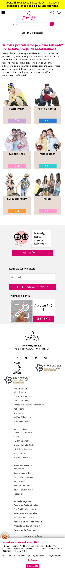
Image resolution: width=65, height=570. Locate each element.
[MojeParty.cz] (32, 336)
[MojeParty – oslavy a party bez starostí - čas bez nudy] (28, 16)
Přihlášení (52, 12)
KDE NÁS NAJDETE (22, 502)
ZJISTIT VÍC (43, 318)
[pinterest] (36, 358)
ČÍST (17, 120)
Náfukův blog (32, 253)
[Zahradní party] (17, 184)
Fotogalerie (19, 494)
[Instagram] (45, 358)
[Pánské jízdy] (47, 139)
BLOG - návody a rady (23, 490)
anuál (28, 485)
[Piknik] (47, 184)
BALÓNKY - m (20, 485)
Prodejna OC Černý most (26, 530)
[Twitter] (26, 358)
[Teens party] (17, 94)
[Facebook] (17, 358)
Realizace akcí (20, 453)
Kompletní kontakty (23, 432)
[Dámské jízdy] (17, 139)
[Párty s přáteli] (47, 94)
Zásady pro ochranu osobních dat (29, 405)
